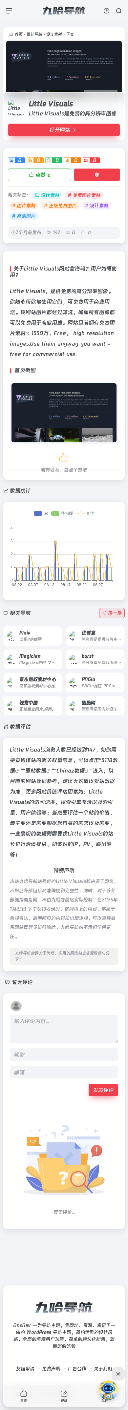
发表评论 (103, 1090)
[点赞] (64, 456)
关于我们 (103, 1368)
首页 (19, 34)
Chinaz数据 (70, 770)
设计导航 (34, 34)
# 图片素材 (23, 205)
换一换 (115, 613)
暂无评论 (22, 982)
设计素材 (54, 34)
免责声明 (51, 1368)
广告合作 (77, 1368)
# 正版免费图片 (60, 205)
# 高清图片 (23, 216)
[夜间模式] (118, 1373)
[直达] (49, 631)
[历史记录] (106, 10)
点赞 (43, 174)
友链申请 (25, 1368)
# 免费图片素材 (84, 195)
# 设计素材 (96, 205)
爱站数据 (35, 770)
